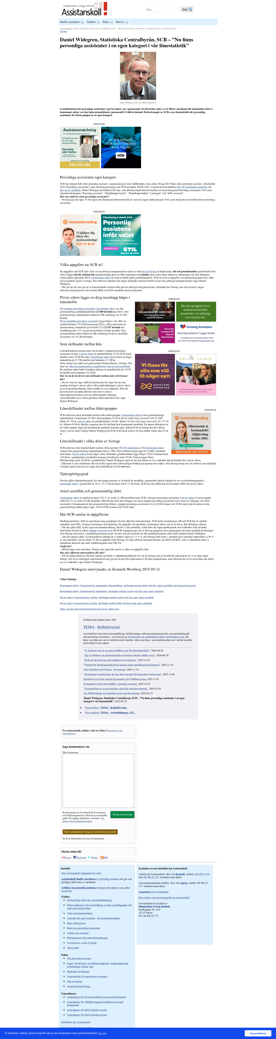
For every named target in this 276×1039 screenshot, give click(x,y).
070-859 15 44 (202, 874)
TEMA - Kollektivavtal (101, 626)
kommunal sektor (155, 448)
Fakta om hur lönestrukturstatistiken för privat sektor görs (89, 609)
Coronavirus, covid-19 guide (82, 943)
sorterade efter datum (89, 887)
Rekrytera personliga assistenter (83, 928)
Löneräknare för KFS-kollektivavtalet (87, 1010)
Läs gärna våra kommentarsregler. (83, 819)
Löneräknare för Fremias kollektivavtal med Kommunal (96, 997)
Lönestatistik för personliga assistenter (87, 976)
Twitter (94, 857)
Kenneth (180, 874)
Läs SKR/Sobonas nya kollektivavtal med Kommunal (112, 693)
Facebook (81, 857)
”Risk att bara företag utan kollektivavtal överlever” (110, 660)
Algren (184, 883)
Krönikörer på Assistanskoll (75, 1022)
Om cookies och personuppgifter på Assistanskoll (164, 897)
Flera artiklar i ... (106, 707)
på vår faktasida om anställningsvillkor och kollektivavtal (154, 637)
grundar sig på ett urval (101, 530)
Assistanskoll (66, 28)
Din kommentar (70, 752)
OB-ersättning (74, 981)
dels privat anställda (70, 190)
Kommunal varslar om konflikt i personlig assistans (110, 684)
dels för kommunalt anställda (192, 187)
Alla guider (73, 947)
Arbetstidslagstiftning (78, 986)
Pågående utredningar (78, 971)
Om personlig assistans (79, 958)
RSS (105, 857)
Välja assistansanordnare (80, 913)
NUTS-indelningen (130, 448)
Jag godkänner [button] (258, 1033)
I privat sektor (86, 353)
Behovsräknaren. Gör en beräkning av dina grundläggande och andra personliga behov (99, 906)
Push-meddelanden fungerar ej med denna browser (90, 832)
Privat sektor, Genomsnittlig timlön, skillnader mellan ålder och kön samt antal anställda (106, 603)
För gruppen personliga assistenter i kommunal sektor (87, 308)
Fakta (106, 22)
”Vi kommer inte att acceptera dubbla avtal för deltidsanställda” (117, 650)
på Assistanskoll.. (154, 892)
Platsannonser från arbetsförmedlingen (87, 938)
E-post (68, 857)
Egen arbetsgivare (76, 923)
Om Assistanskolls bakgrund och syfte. (81, 873)
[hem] (84, 16)
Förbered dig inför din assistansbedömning (89, 900)
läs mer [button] (102, 1033)
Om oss (120, 22)
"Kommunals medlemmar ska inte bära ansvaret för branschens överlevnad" (122, 674)
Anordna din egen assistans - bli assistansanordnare (93, 918)
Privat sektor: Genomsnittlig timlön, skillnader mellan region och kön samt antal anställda (107, 597)
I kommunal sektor (101, 277)
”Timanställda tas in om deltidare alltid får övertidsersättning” (116, 688)
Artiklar (91, 22)
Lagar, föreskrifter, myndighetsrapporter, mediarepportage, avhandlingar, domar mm (98, 964)
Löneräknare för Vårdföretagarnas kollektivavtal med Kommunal (95, 1003)
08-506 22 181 (151, 877)
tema (121, 887)
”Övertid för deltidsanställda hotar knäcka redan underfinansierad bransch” (122, 665)
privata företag (149, 271)
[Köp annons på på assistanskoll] (196, 320)
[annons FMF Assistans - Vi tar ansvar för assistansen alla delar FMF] (121, 167)
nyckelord (66, 891)
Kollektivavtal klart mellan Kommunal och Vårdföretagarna (115, 679)
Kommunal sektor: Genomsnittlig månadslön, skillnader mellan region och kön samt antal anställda (112, 591)
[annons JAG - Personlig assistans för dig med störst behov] (155, 342)
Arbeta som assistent (78, 933)
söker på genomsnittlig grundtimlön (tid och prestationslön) (99, 366)
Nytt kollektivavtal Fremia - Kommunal (105, 669)
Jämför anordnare (70, 22)
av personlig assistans (90, 879)
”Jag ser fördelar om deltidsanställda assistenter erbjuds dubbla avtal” (119, 655)
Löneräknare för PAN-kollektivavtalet (87, 1015)
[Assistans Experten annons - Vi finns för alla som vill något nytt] (155, 394)
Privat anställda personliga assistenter (79, 321)
